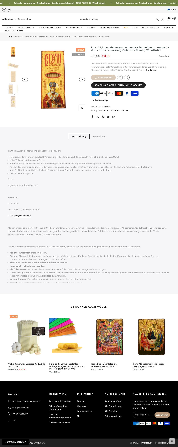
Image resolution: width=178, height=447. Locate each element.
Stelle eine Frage (99, 100)
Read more (151, 70)
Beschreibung (79, 136)
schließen (173, 3)
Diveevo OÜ (39, 442)
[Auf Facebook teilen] (92, 116)
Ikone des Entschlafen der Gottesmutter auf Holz (104, 365)
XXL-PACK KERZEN (26, 27)
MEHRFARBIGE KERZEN (109, 27)
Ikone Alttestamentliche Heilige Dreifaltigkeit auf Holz (148, 365)
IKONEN (90, 27)
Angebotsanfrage (113, 401)
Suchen (81, 401)
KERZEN (8, 27)
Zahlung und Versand (59, 422)
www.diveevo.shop (89, 19)
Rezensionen (99, 136)
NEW (126, 27)
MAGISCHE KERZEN (150, 27)
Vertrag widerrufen (15, 442)
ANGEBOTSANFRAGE (14, 30)
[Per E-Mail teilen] (108, 116)
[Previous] (25, 79)
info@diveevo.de (22, 215)
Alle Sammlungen (113, 406)
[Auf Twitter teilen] (97, 116)
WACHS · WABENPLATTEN (50, 27)
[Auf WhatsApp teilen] (113, 116)
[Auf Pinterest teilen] (103, 116)
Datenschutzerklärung (60, 401)
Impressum (146, 442)
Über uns (81, 406)
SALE (135, 27)
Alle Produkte (111, 411)
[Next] (82, 79)
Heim (10, 36)
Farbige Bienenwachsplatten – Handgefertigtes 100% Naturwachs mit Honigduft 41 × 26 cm (67, 366)
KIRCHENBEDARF (73, 27)
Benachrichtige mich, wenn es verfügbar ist (118, 85)
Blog (79, 416)
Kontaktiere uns (84, 411)
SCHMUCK (168, 27)
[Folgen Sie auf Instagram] (9, 10)
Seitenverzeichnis (113, 416)
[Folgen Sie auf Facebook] (4, 10)
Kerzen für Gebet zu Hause (115, 110)
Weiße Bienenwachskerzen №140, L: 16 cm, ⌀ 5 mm (26, 365)
